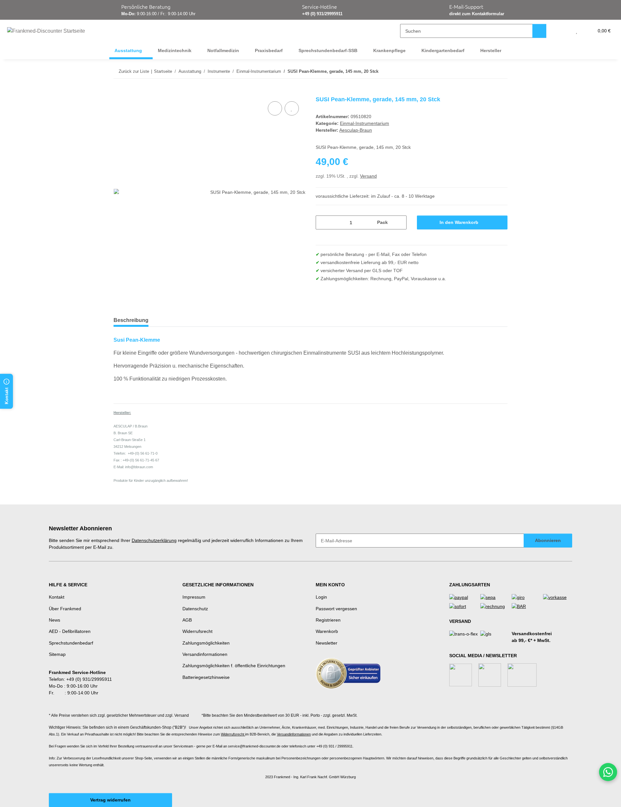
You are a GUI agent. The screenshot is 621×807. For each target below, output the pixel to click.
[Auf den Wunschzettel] (292, 108)
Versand (368, 176)
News (54, 620)
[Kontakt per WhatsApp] (608, 772)
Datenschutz (195, 608)
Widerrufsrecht (197, 631)
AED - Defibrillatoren (70, 631)
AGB (187, 620)
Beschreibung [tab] (131, 320)
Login (321, 597)
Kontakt (56, 597)
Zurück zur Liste (134, 71)
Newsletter (326, 643)
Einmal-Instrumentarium (364, 123)
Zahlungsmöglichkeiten (206, 643)
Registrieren (328, 620)
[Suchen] (539, 31)
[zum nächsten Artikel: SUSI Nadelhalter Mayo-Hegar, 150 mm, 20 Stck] (500, 71)
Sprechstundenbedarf (71, 643)
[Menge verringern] (323, 222)
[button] (564, 31)
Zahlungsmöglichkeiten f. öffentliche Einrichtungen (233, 665)
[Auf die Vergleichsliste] (275, 108)
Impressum (193, 597)
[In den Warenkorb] (119, 92)
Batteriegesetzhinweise (206, 677)
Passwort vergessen (336, 608)
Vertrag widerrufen (110, 799)
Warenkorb (327, 631)
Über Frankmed (65, 608)
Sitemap (57, 654)
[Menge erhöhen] (399, 222)
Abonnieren (548, 540)
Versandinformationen (204, 654)
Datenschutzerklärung (154, 540)
